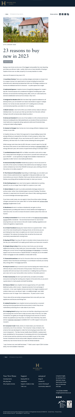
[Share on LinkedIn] (60, 14)
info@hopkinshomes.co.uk (63, 393)
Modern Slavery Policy (8, 413)
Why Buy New (18, 10)
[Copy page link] (68, 14)
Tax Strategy (18, 413)
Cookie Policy (51, 412)
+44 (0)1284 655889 (62, 391)
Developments (7, 379)
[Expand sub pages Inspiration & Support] (74, 3)
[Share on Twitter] (65, 14)
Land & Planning (42, 384)
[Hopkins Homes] (8, 3)
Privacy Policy (58, 412)
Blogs (39, 379)
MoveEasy (37, 250)
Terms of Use (26, 413)
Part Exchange (27, 250)
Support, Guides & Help (27, 384)
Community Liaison (43, 386)
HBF (26, 157)
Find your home (6, 10)
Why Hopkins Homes (30, 10)
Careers (40, 381)
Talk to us (69, 10)
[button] (25, 30)
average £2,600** (41, 147)
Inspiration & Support (57, 10)
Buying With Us (44, 10)
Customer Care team (14, 320)
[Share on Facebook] (62, 14)
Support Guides (8, 62)
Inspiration (24, 381)
